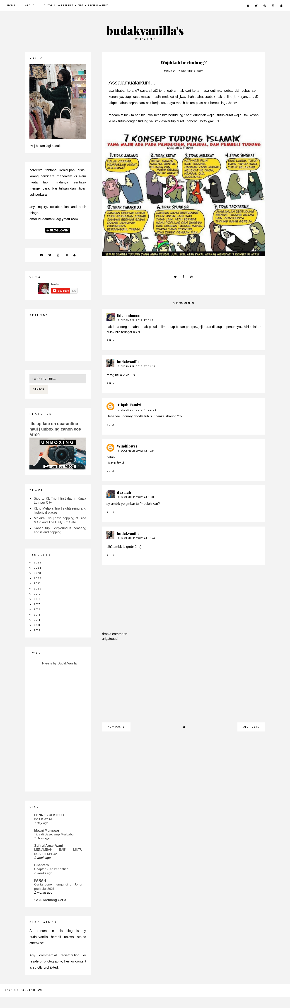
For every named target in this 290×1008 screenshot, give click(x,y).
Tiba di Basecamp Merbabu (54, 834)
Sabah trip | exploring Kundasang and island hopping (60, 530)
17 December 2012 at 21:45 (136, 366)
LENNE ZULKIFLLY (49, 815)
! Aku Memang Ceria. (50, 900)
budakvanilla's (145, 30)
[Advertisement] (183, 684)
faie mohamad (129, 315)
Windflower (127, 446)
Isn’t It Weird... (44, 819)
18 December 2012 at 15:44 (136, 538)
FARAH (40, 880)
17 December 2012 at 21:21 (136, 320)
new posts (116, 727)
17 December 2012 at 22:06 (137, 409)
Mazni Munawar (46, 830)
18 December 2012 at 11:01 (135, 497)
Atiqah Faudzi (129, 404)
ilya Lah (124, 492)
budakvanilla (128, 361)
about (29, 5)
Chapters (41, 865)
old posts (251, 727)
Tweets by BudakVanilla (59, 663)
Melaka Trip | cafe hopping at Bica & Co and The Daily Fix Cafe (60, 520)
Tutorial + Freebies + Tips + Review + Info (76, 5)
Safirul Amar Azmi (48, 845)
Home (11, 5)
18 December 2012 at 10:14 (136, 450)
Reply (110, 340)
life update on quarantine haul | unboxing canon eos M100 (55, 429)
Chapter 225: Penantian (51, 869)
